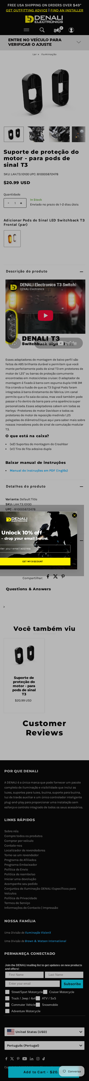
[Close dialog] (74, 515)
